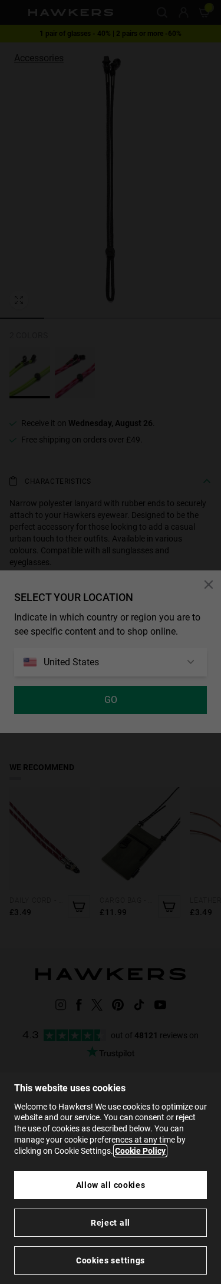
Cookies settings (110, 1260)
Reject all (110, 1222)
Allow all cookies (111, 1185)
